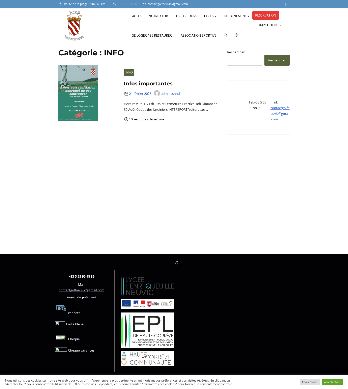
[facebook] (286, 4)
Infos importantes (148, 83)
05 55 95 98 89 (127, 4)
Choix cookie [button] (309, 382)
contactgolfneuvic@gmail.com (167, 4)
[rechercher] (225, 35)
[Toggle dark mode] (236, 35)
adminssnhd (170, 93)
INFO (129, 72)
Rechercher (236, 52)
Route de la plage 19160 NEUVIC (85, 4)
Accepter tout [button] (332, 382)
